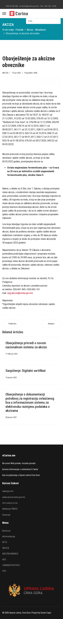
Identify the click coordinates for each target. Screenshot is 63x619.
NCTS (4, 542)
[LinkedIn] (58, 82)
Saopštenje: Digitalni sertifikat (26, 371)
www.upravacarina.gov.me (13, 497)
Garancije (6, 515)
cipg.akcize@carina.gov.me (20, 293)
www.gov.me (7, 491)
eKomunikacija (8, 536)
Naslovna (6, 531)
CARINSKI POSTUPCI (11, 565)
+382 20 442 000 (11, 6)
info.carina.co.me (10, 503)
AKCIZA (5, 73)
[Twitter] (50, 82)
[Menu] (4, 13)
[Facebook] (43, 82)
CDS (4, 571)
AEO (4, 559)
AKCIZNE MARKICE (10, 553)
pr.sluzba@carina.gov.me (29, 6)
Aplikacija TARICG (10, 509)
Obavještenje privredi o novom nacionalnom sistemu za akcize (26, 345)
